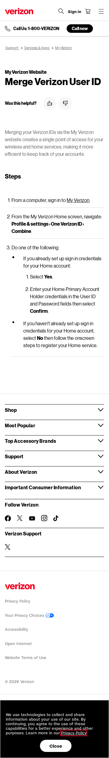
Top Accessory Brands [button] (30, 441)
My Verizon (78, 200)
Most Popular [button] (20, 425)
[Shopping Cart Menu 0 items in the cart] (87, 11)
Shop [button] (11, 410)
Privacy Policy (17, 601)
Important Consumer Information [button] (43, 487)
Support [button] (14, 456)
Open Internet (18, 643)
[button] (49, 103)
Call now (80, 28)
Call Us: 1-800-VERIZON (36, 28)
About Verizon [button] (21, 472)
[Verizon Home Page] (19, 11)
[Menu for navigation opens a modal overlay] (101, 11)
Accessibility (16, 629)
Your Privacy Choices (25, 615)
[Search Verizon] (61, 11)
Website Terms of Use (25, 657)
